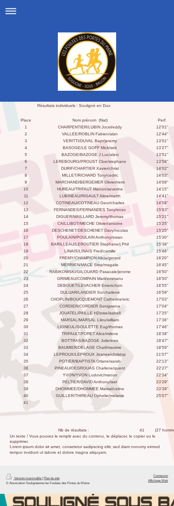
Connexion (160, 476)
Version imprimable (27, 478)
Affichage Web (158, 480)
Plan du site (51, 478)
